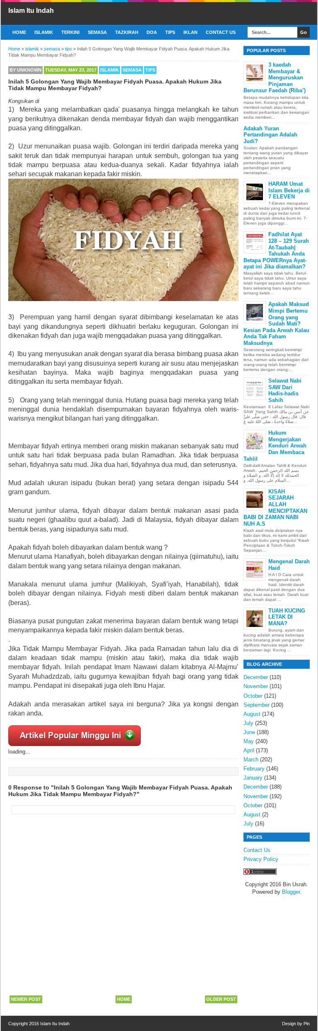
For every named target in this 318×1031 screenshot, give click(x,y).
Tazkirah (126, 32)
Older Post (221, 999)
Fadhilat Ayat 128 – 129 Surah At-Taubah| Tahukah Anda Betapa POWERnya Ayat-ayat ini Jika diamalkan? (276, 250)
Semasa (97, 32)
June (249, 732)
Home (19, 32)
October (253, 696)
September (256, 705)
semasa (132, 69)
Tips (170, 32)
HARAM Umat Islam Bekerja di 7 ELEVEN (289, 190)
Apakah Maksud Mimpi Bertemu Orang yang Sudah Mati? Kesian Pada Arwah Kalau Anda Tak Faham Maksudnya (276, 323)
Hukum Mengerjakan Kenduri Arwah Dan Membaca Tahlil (274, 446)
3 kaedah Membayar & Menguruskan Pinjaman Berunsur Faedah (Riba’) (274, 77)
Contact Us (221, 32)
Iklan (190, 32)
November (255, 686)
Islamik (43, 32)
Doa (152, 32)
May (248, 741)
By (25, 69)
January (253, 778)
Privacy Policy (260, 859)
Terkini (70, 32)
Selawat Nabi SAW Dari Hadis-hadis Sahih (284, 390)
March (250, 759)
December (255, 677)
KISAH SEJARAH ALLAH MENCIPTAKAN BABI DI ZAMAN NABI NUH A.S (275, 507)
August (251, 714)
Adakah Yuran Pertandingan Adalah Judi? (270, 134)
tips (150, 69)
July (248, 723)
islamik (109, 69)
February (254, 768)
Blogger (291, 892)
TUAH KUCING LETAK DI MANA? (286, 617)
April (248, 750)
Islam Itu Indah (31, 10)
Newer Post (26, 999)
